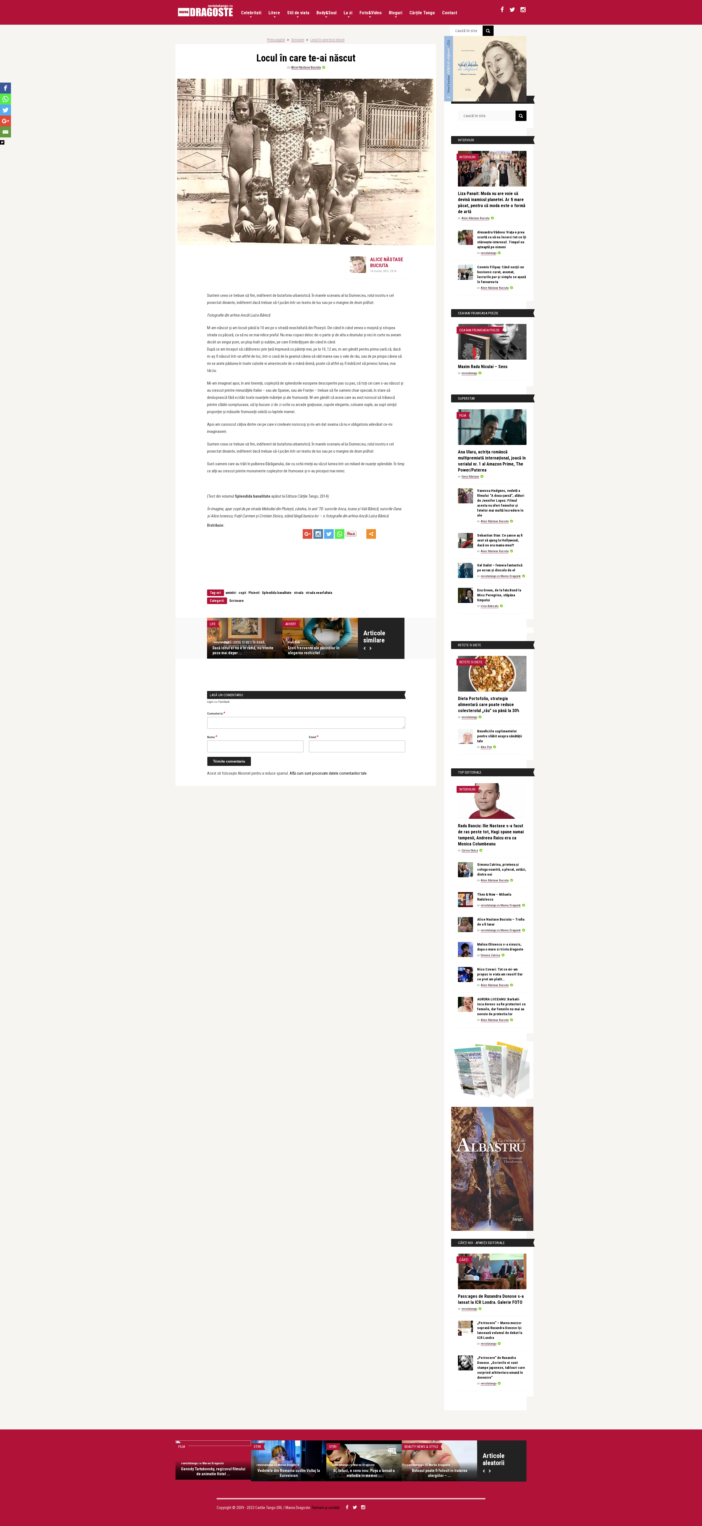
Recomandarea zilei (194, 1447)
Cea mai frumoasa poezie (479, 330)
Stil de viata (298, 12)
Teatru (410, 1447)
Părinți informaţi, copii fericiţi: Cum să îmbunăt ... (319, 650)
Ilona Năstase (470, 476)
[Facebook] (5, 88)
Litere (274, 12)
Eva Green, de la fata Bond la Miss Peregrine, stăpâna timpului (499, 595)
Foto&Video (371, 12)
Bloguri (395, 12)
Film (462, 415)
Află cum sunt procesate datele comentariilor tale (328, 773)
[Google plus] (307, 534)
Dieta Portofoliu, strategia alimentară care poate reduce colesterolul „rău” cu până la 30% (488, 704)
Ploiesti (253, 593)
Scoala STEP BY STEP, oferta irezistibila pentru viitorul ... (213, 1473)
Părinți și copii (222, 624)
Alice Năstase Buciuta (306, 67)
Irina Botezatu (490, 606)
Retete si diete (470, 662)
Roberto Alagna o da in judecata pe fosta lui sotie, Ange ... (364, 1473)
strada (298, 593)
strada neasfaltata (319, 593)
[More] (371, 534)
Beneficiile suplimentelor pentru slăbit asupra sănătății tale (499, 736)
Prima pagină (276, 40)
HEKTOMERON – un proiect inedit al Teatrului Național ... (439, 1473)
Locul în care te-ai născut (327, 40)
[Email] (5, 131)
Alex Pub (486, 747)
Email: (314, 736)
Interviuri (467, 157)
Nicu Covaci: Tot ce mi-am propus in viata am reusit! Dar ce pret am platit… (500, 974)
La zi (348, 12)
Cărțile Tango (422, 12)
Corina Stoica (470, 850)
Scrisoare (297, 40)
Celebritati (251, 12)
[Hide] (2, 142)
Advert (290, 624)
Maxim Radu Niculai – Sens (483, 366)
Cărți (463, 1260)
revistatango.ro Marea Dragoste (501, 576)
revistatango (221, 642)
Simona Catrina (490, 955)
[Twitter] (329, 534)
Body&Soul (326, 12)
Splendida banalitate (276, 593)
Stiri (332, 1447)
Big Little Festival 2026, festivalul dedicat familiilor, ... (240, 650)
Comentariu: (216, 713)
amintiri (230, 593)
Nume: (212, 736)
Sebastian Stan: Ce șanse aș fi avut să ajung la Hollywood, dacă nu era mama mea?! (500, 540)
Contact (449, 12)
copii (242, 593)
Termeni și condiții (326, 1507)
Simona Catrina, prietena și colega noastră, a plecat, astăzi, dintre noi (501, 869)
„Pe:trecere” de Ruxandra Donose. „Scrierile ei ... (289, 1473)
